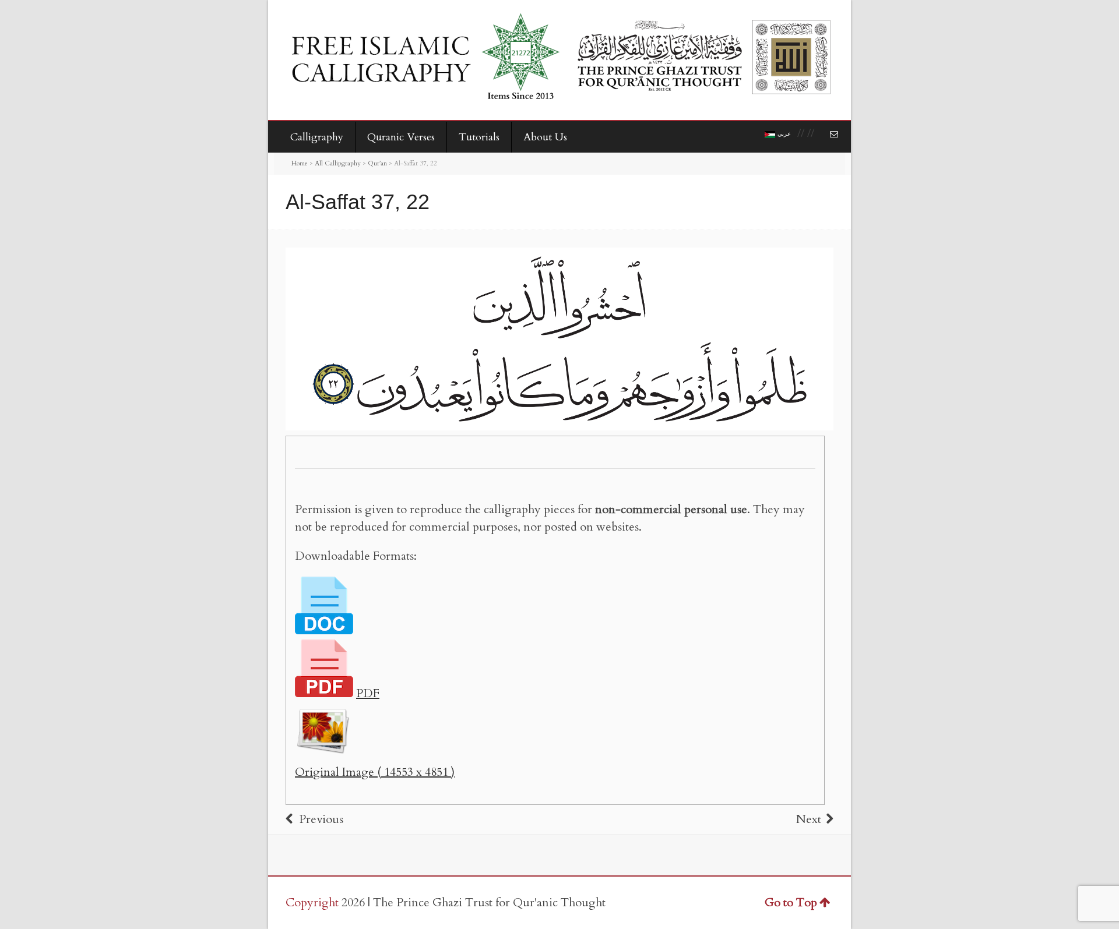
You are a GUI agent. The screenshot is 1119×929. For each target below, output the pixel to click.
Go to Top (791, 902)
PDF (367, 693)
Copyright (312, 902)
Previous (321, 819)
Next (808, 819)
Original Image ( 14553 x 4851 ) (375, 772)
